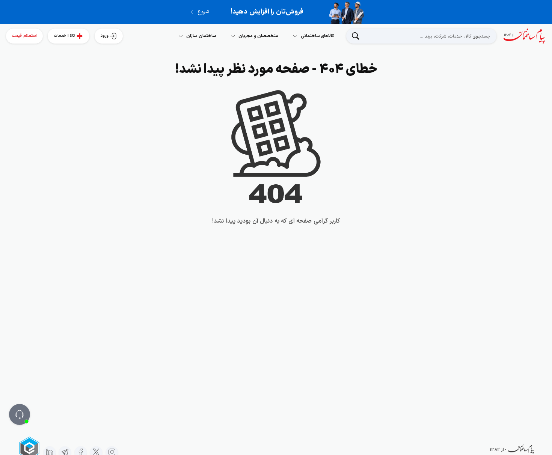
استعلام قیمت (24, 36)
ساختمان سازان (201, 36)
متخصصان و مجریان (258, 36)
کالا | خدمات (64, 36)
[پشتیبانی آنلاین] (19, 414)
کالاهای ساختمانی (318, 36)
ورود (105, 36)
